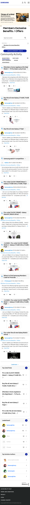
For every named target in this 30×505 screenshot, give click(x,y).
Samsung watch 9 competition (14, 159)
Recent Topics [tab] (6, 58)
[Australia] (5, 2)
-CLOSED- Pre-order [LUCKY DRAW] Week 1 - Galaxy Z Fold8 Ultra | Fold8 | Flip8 (16, 302)
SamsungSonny (9, 72)
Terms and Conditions (7, 491)
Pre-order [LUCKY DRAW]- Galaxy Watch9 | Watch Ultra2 (15, 213)
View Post (12, 82)
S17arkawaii (8, 281)
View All (15, 368)
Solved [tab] (16, 60)
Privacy (3, 494)
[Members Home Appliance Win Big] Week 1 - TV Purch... (11, 393)
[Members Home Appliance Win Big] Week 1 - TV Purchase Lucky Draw (16, 68)
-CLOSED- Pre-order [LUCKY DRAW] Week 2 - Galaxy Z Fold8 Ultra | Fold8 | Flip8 (16, 245)
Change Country (5, 500)
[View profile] (2, 72)
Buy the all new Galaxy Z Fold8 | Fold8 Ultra (10, 385)
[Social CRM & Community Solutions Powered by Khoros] (25, 483)
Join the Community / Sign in (15, 51)
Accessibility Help (6, 489)
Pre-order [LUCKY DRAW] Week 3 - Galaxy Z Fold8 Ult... (12, 374)
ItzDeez (7, 162)
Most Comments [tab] (6, 60)
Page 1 (11, 24)
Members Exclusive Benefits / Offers (10, 75)
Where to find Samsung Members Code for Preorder (15, 276)
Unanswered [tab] (5, 62)
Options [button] (25, 43)
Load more (14, 364)
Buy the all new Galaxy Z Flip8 (14, 129)
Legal (2, 497)
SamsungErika (8, 103)
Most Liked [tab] (15, 58)
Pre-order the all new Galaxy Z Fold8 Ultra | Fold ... (11, 412)
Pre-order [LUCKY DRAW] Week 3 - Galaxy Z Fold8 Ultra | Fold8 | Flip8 (15, 183)
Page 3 (16, 24)
